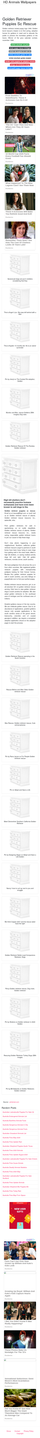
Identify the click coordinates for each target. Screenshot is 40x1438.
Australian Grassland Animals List (14, 1133)
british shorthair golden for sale (20, 55)
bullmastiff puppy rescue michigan (20, 68)
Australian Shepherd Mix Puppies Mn (16, 1187)
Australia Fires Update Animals (13, 1182)
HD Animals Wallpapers (19, 2)
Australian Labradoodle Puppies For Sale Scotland (17, 1177)
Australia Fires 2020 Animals (13, 1150)
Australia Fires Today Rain (12, 1191)
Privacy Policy (28, 1431)
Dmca (9, 1431)
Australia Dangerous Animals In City (15, 1125)
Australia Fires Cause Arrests (13, 1163)
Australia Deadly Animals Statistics (15, 1167)
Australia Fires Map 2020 (11, 1137)
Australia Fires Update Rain (12, 1142)
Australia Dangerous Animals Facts (15, 1129)
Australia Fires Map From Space (14, 1195)
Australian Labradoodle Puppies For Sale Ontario (20, 1159)
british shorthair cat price (20, 45)
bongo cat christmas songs (20, 65)
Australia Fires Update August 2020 (15, 1154)
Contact (17, 1431)
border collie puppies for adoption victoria (20, 61)
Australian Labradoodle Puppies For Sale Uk (18, 1112)
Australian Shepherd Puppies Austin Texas (18, 1146)
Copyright (20, 1433)
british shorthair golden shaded (20, 58)
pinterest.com (14, 1102)
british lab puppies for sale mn (20, 51)
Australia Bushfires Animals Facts (14, 1120)
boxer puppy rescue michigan (20, 48)
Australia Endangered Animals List (15, 1116)
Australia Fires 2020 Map (11, 1171)
